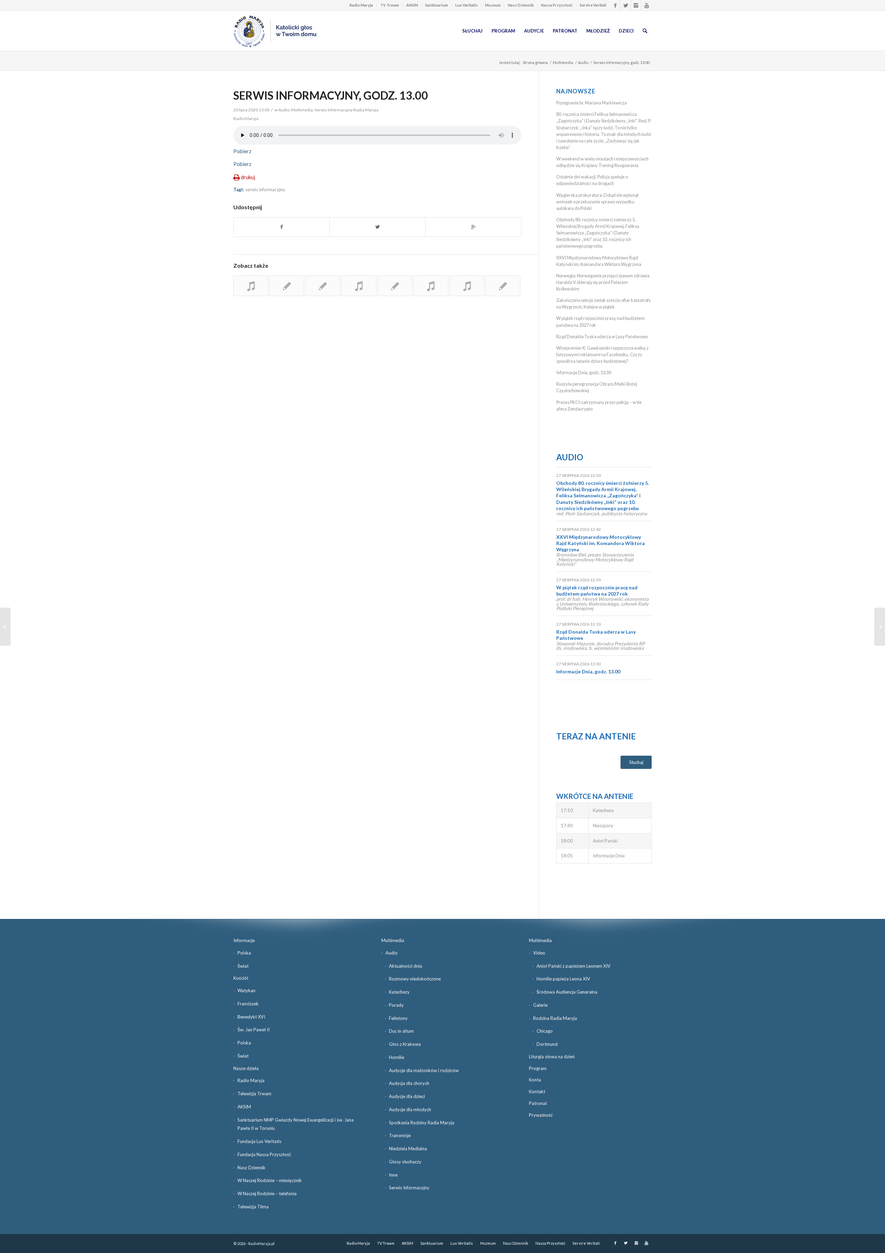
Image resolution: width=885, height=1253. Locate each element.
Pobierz (242, 151)
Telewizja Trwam (254, 1093)
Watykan (246, 990)
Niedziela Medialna (408, 1148)
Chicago (545, 1031)
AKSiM (412, 5)
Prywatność (541, 1115)
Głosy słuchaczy (405, 1161)
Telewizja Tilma (253, 1206)
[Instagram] (636, 5)
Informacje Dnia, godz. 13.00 (583, 372)
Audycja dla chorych (409, 1083)
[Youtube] (646, 5)
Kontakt (537, 1091)
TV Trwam (389, 5)
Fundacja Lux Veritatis (259, 1141)
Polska (244, 953)
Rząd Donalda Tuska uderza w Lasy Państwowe (602, 336)
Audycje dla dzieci (407, 1096)
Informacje (244, 940)
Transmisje (400, 1135)
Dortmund (547, 1044)
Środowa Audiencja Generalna (567, 992)
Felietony (398, 1018)
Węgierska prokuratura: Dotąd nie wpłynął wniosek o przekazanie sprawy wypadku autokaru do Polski (597, 201)
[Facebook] (615, 5)
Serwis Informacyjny (409, 1187)
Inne (393, 1175)
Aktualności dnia (405, 966)
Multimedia (563, 62)
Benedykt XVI (251, 1017)
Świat (243, 966)
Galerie (540, 1005)
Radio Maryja (361, 5)
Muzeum (493, 5)
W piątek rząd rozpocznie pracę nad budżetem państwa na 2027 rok (596, 590)
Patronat (538, 1103)
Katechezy (399, 992)
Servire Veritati (593, 5)
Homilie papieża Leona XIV (563, 979)
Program (538, 1068)
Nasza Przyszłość (556, 5)
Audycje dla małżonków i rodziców (424, 1070)
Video (539, 953)
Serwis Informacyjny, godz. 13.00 (330, 95)
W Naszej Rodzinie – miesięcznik (269, 1180)
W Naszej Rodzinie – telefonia (267, 1193)
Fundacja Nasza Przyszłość (264, 1154)
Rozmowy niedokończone (415, 979)
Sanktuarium (436, 5)
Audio (583, 62)
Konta (535, 1079)
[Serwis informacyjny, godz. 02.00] (322, 285)
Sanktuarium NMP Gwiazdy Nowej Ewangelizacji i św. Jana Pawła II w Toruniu (295, 1124)
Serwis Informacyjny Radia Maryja (347, 109)
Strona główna (535, 62)
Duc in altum (401, 1031)
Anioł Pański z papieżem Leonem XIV (574, 966)
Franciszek (248, 1003)
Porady (396, 1005)
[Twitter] (626, 5)
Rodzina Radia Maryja (555, 1018)
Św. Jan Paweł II (253, 1029)
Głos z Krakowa (405, 1044)
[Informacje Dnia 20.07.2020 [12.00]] (5, 627)
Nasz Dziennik (521, 5)
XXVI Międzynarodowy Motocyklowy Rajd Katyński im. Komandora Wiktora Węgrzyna (600, 543)
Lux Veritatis (466, 5)
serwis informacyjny (265, 189)
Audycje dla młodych (410, 1109)
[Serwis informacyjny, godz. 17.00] (430, 285)
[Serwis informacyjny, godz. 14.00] (250, 285)
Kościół (240, 978)
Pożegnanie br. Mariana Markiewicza (591, 102)
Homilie (396, 1057)
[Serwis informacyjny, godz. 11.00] (502, 285)
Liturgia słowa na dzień (552, 1056)
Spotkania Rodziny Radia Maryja (421, 1122)
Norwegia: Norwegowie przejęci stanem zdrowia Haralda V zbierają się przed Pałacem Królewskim (603, 282)
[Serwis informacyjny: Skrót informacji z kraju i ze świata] (286, 285)
